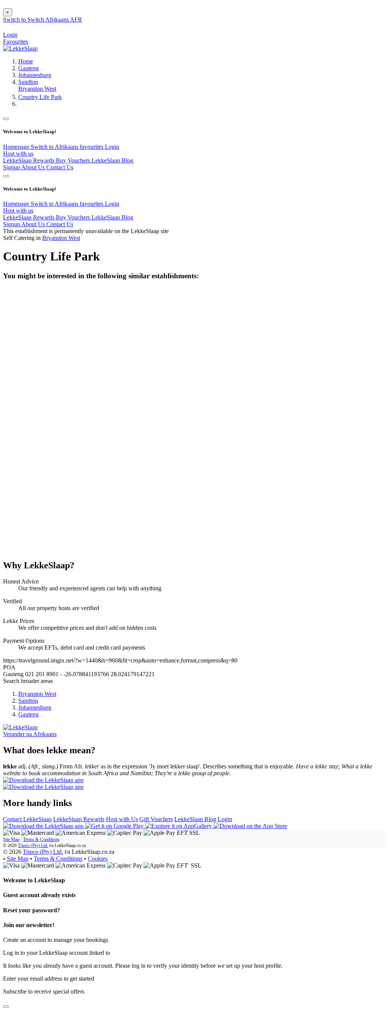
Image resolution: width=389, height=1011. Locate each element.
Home (25, 61)
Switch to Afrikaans (55, 147)
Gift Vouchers (156, 819)
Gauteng (28, 68)
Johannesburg (34, 75)
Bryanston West (37, 88)
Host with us (18, 153)
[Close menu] (6, 119)
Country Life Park (40, 97)
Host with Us (122, 819)
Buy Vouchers (74, 160)
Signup (12, 167)
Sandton (28, 82)
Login (112, 147)
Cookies (98, 858)
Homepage (17, 147)
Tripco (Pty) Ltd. (33, 845)
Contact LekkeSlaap (27, 819)
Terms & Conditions (41, 839)
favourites (92, 147)
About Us (33, 167)
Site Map (11, 839)
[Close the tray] (6, 1006)
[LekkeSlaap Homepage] (20, 48)
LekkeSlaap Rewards (29, 160)
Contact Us (59, 167)
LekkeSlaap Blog (112, 160)
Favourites (15, 41)
